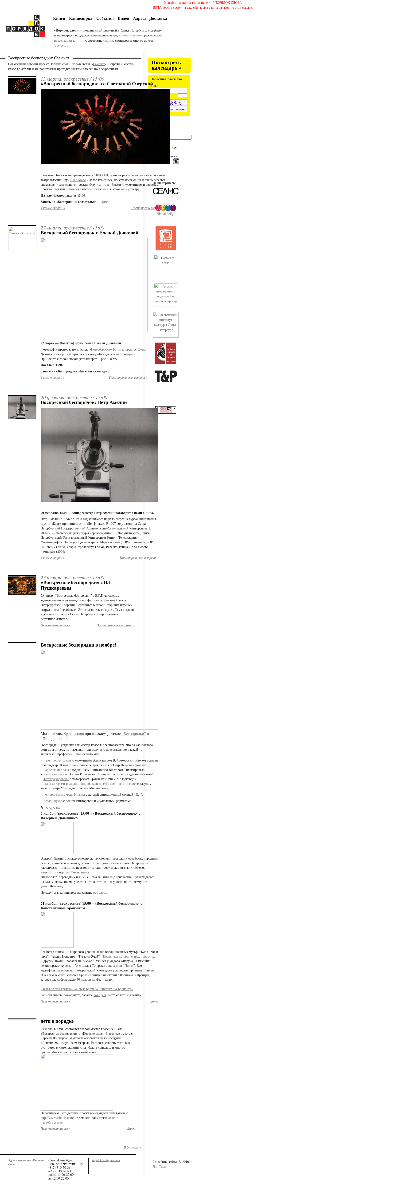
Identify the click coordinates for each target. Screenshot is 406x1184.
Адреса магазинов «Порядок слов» (26, 1162)
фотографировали (56, 779)
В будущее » (132, 1147)
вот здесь (100, 995)
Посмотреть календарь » (166, 65)
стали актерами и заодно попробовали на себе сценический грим (89, 783)
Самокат (99, 64)
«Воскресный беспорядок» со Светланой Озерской (97, 84)
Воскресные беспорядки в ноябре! (78, 645)
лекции (108, 40)
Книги (59, 18)
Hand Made (78, 180)
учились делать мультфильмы (64, 794)
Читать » (61, 45)
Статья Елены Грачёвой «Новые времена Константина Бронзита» (87, 989)
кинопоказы (127, 35)
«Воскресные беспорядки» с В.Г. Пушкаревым (77, 585)
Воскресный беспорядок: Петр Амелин (84, 402)
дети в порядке (57, 1021)
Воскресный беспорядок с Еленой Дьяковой (89, 233)
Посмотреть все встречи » (150, 207)
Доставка (158, 18)
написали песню (55, 774)
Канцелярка (80, 18)
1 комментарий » (53, 207)
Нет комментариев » (55, 625)
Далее (154, 1001)
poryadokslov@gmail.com (105, 1160)
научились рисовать (57, 760)
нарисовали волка (56, 769)
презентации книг (67, 40)
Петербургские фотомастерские (113, 349)
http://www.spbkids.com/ (57, 1117)
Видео (123, 18)
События (105, 18)
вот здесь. (100, 892)
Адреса (139, 18)
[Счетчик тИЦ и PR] (167, 412)
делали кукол (53, 800)
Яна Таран (160, 1166)
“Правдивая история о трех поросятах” (129, 956)
